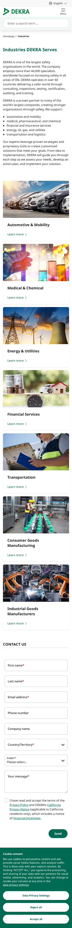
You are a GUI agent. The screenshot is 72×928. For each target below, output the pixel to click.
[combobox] (36, 744)
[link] (58, 3)
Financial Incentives (26, 818)
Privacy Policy (19, 805)
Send (58, 834)
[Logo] (18, 12)
